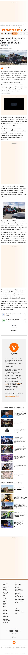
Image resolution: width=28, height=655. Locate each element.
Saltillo (14, 33)
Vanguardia (8, 67)
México (20, 33)
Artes (17, 396)
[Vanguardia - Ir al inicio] (14, 30)
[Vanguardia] (14, 347)
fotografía (18, 383)
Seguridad (14, 327)
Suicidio (14, 330)
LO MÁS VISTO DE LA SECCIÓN (11, 483)
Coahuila (8, 33)
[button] (1, 33)
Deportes (12, 396)
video (6, 384)
